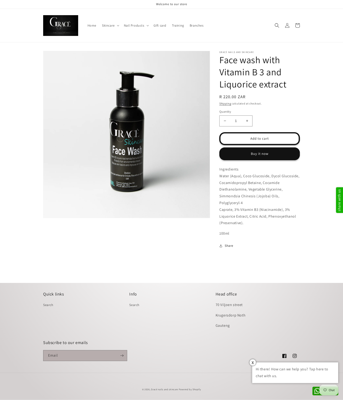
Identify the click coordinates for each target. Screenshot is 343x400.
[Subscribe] (122, 355)
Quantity (225, 112)
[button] (110, 25)
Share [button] (229, 245)
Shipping (225, 103)
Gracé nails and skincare (164, 389)
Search (48, 305)
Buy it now (260, 153)
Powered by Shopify (190, 389)
